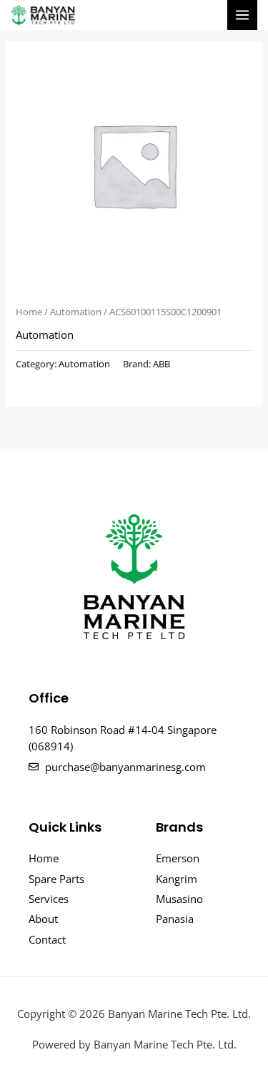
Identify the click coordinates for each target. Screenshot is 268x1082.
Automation (75, 311)
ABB (161, 363)
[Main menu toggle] (242, 15)
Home (29, 311)
